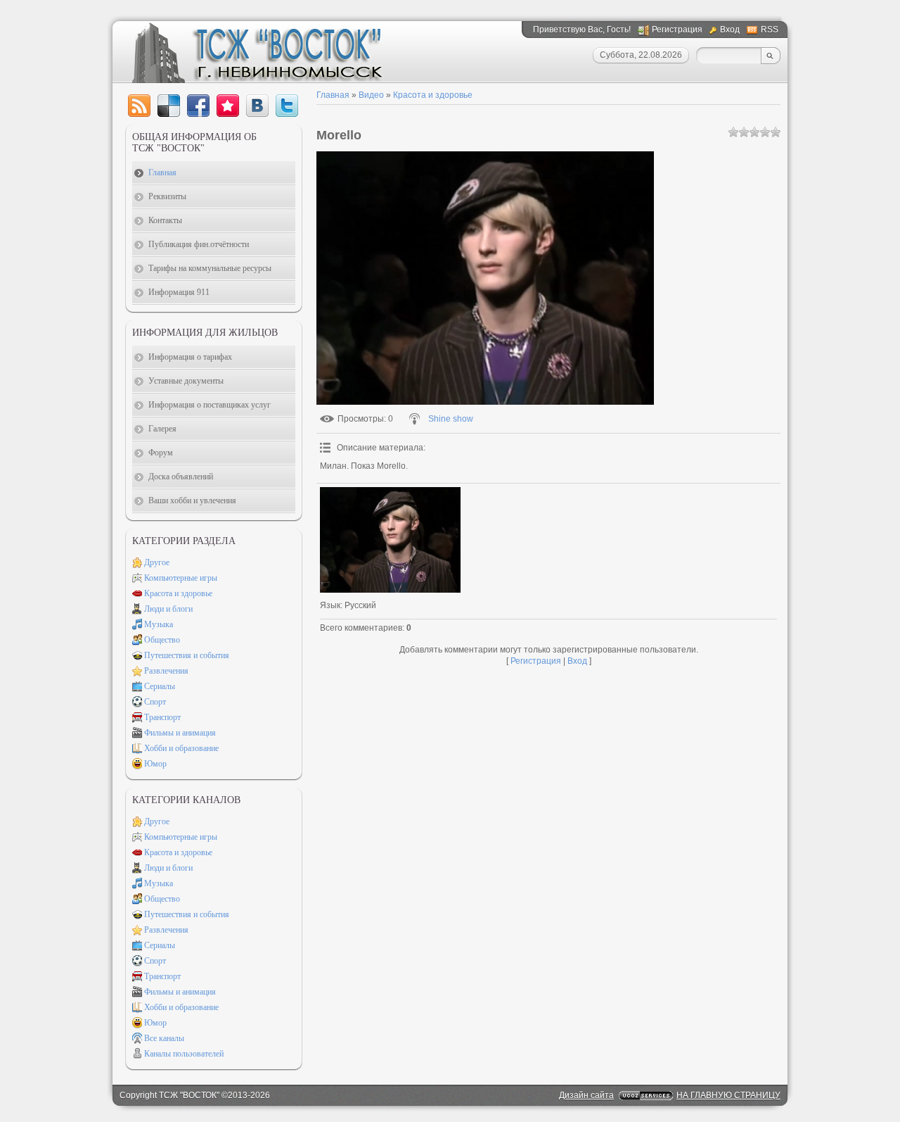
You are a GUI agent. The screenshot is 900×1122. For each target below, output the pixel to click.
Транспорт (162, 717)
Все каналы (164, 1038)
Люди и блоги (168, 609)
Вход (730, 29)
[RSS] (139, 105)
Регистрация (677, 29)
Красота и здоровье (432, 95)
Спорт (155, 702)
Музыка (158, 624)
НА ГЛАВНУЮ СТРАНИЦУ (728, 1095)
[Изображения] (390, 540)
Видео (371, 95)
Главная (332, 95)
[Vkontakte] (257, 105)
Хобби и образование (181, 748)
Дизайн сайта (586, 1095)
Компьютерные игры (180, 578)
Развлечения (166, 671)
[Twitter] (287, 105)
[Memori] (228, 105)
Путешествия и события (186, 655)
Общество (162, 640)
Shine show (450, 419)
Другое (156, 562)
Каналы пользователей (184, 1054)
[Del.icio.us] (169, 105)
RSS (769, 29)
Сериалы (159, 686)
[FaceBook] (198, 105)
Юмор (155, 764)
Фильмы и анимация (180, 733)
